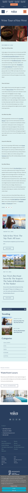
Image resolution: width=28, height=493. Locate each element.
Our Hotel (4, 441)
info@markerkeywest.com (9, 433)
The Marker (19, 64)
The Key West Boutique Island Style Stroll (19, 331)
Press (15, 456)
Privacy (15, 461)
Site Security (4, 462)
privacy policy (6, 478)
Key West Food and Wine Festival (11, 56)
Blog (3, 449)
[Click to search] (25, 309)
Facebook (4, 155)
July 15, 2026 (17, 328)
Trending (6, 314)
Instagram (21, 201)
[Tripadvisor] (19, 419)
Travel (5, 349)
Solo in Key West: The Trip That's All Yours (12, 237)
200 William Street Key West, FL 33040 (7, 429)
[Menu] (3, 11)
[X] (13, 419)
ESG (15, 458)
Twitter (3, 203)
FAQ (2, 464)
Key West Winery (18, 168)
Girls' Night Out (8, 66)
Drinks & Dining (5, 445)
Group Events (17, 445)
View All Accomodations (9, 385)
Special (24, 6)
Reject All (14, 490)
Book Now (25, 11)
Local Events (6, 342)
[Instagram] (16, 419)
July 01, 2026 (7, 271)
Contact (16, 449)
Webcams (4, 451)
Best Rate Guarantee (18, 459)
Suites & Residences (6, 443)
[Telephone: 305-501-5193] (6, 11)
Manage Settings (14, 486)
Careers (3, 456)
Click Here (14, 4)
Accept (14, 488)
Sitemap (3, 461)
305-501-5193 (5, 435)
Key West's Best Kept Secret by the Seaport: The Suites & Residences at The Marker (13, 280)
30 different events (16, 60)
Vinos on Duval (9, 89)
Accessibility (4, 459)
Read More (8, 248)
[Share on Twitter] (9, 207)
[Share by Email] (11, 207)
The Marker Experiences (7, 447)
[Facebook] (10, 419)
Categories (7, 338)
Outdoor (5, 352)
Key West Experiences (19, 447)
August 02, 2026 (8, 231)
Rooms (3, 6)
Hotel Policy (4, 458)
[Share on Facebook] (6, 207)
